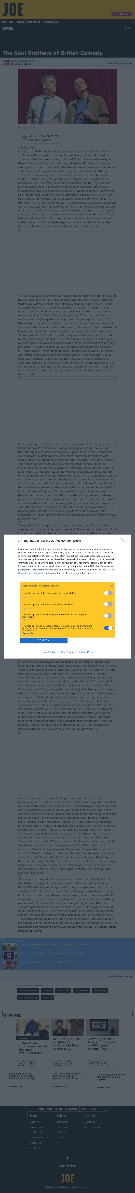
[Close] (124, 541)
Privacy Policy (86, 652)
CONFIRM (44, 640)
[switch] (108, 593)
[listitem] (67, 585)
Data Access (67, 652)
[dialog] (67, 596)
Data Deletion (49, 652)
